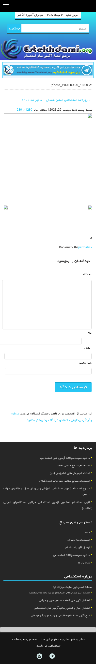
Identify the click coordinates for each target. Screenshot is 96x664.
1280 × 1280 (23, 110)
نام (90, 333)
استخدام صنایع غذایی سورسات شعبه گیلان (64, 481)
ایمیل (88, 348)
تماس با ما (84, 563)
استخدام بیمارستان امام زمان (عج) (70, 473)
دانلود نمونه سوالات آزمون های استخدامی (65, 458)
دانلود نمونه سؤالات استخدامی (71, 555)
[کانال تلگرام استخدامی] (48, 71)
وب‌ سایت (85, 363)
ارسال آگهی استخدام (77, 547)
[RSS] (39, 656)
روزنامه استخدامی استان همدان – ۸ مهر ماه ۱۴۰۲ (57, 100)
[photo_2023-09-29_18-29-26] (48, 158)
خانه (87, 532)
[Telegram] (52, 656)
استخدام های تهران (78, 540)
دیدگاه (87, 275)
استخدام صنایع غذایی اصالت (73, 466)
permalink (85, 248)
